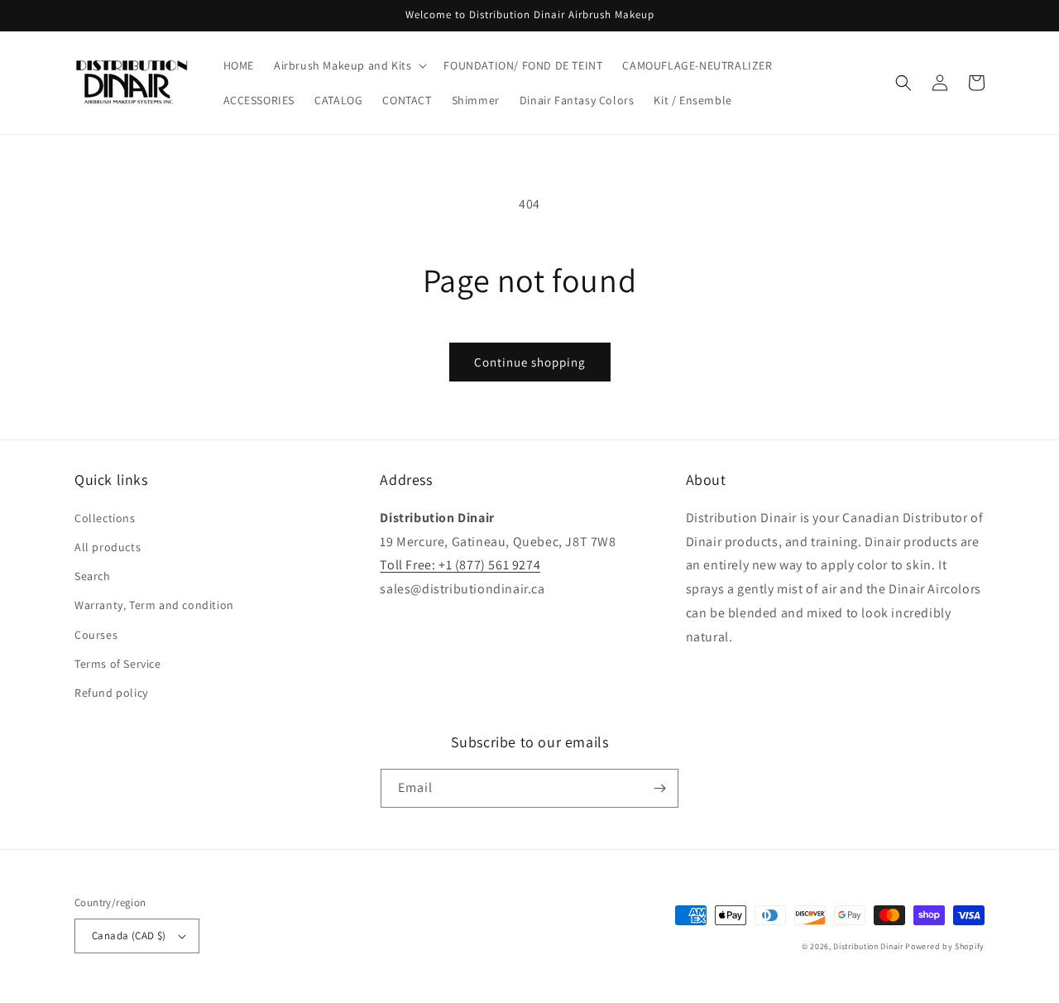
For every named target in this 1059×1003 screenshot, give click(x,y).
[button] (349, 65)
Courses (95, 634)
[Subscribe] (659, 788)
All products (107, 547)
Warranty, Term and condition (154, 604)
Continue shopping (530, 362)
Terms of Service (117, 663)
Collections (105, 518)
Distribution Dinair (869, 946)
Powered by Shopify (945, 946)
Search (92, 576)
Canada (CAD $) (129, 936)
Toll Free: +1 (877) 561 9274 (460, 564)
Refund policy (111, 692)
